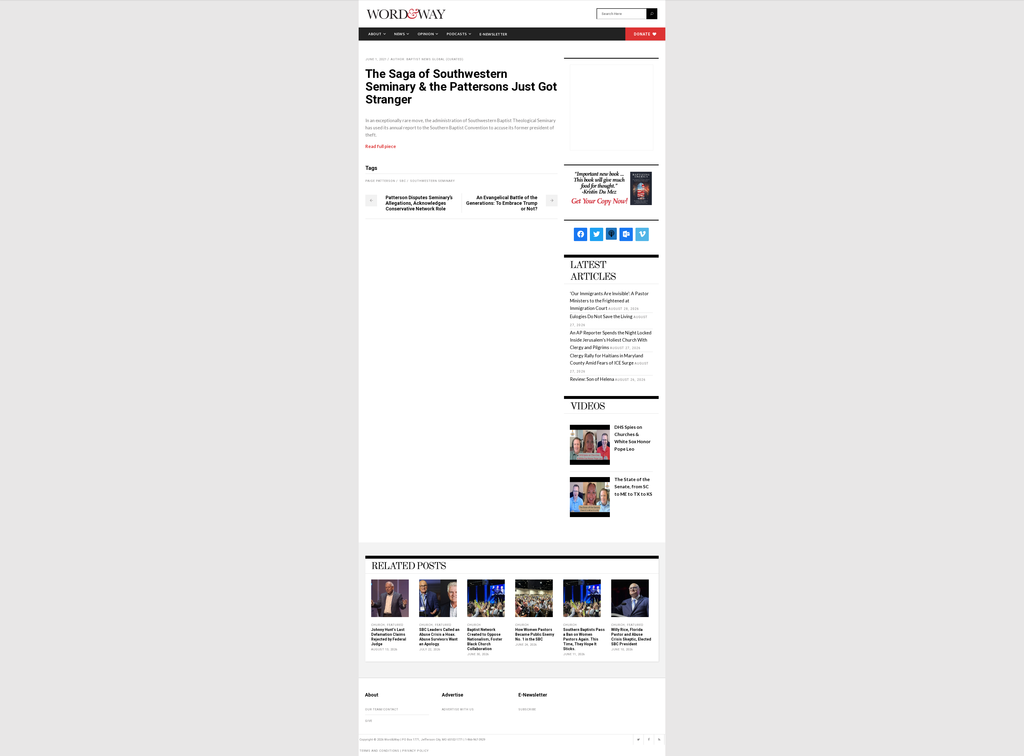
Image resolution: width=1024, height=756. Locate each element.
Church (378, 625)
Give (368, 721)
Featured (395, 625)
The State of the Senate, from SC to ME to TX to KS (633, 487)
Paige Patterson (380, 181)
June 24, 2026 (526, 644)
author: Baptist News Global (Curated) (427, 59)
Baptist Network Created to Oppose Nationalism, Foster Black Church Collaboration (484, 639)
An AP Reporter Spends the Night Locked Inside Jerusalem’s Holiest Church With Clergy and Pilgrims (610, 340)
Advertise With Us (458, 709)
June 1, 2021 (376, 59)
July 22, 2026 (429, 649)
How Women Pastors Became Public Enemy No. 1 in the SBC (534, 634)
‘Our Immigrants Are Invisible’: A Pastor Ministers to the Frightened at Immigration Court (609, 301)
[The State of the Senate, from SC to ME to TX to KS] (590, 515)
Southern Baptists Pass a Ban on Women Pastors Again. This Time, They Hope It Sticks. (584, 639)
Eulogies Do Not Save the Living (601, 316)
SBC (402, 181)
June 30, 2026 (478, 654)
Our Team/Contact (381, 709)
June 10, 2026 (622, 649)
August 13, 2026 (384, 649)
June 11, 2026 (574, 654)
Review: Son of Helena (592, 379)
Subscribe (527, 709)
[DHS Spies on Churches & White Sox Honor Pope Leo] (590, 463)
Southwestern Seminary (432, 181)
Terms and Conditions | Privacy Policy (394, 751)
